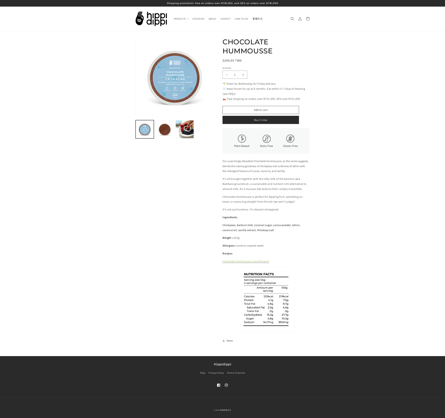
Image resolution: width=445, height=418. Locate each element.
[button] (181, 18)
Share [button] (229, 340)
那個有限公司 (225, 410)
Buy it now (260, 120)
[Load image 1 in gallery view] (145, 129)
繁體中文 (258, 18)
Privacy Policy (216, 372)
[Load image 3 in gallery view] (185, 129)
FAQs (202, 372)
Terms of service (236, 372)
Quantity (226, 67)
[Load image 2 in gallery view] (165, 129)
